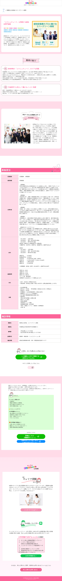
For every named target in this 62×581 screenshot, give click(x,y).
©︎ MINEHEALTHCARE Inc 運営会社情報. (31, 578)
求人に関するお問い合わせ (30, 569)
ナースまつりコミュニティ (31, 579)
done (40, 569)
